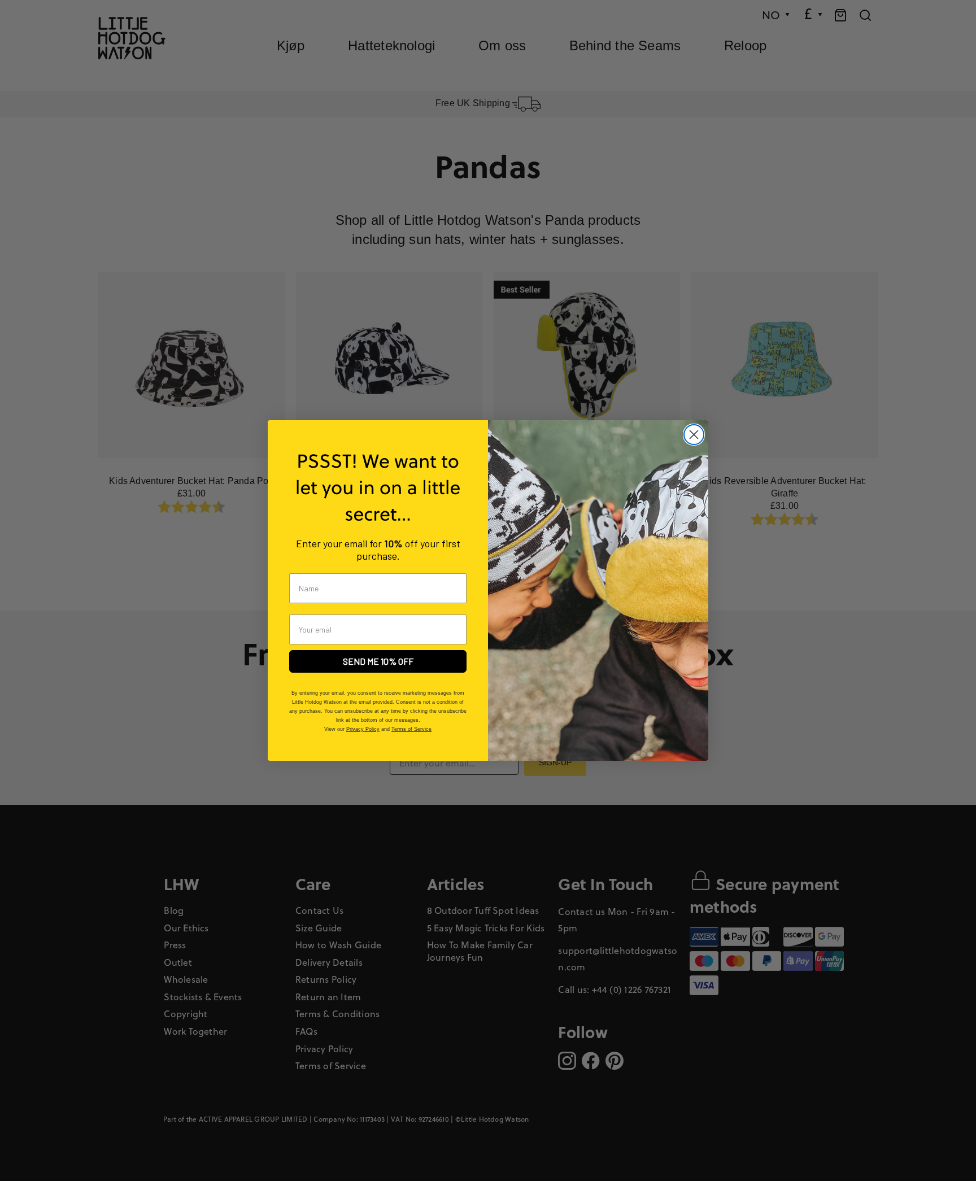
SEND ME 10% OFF (378, 661)
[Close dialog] (694, 434)
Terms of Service (411, 729)
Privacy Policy (363, 729)
